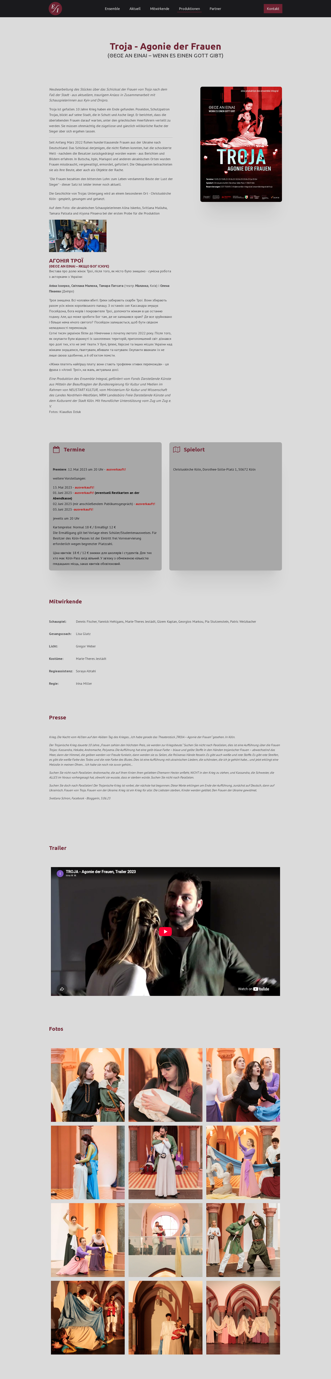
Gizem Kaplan (167, 621)
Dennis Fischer (86, 621)
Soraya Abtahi (86, 671)
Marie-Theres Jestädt (140, 621)
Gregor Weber (86, 646)
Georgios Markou (190, 621)
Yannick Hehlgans (111, 621)
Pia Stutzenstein (217, 621)
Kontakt (273, 9)
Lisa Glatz (83, 634)
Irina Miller (84, 683)
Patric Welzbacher (243, 621)
